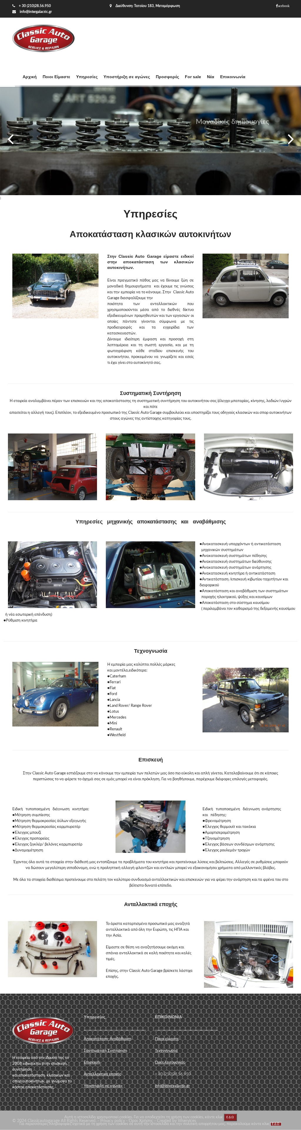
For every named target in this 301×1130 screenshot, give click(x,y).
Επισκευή (92, 1062)
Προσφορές (167, 76)
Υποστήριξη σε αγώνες (126, 76)
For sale (193, 76)
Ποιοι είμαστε (167, 1039)
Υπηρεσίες (87, 76)
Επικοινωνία (232, 76)
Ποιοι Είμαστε (56, 76)
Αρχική (30, 76)
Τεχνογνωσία (166, 1051)
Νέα (210, 76)
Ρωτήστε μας (232, 153)
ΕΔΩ (230, 1117)
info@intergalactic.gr (36, 12)
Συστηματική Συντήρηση (105, 1051)
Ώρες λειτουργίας (170, 1062)
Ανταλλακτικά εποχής (102, 1074)
